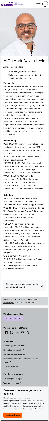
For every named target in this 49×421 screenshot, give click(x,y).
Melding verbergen (13, 415)
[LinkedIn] (17, 332)
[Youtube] (22, 332)
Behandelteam (33, 299)
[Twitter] (28, 332)
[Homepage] (7, 4)
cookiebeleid (37, 409)
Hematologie (20, 299)
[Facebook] (6, 332)
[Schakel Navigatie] (45, 4)
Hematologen (8, 302)
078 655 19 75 (14, 318)
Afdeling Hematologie (19, 4)
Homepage (7, 299)
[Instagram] (11, 332)
